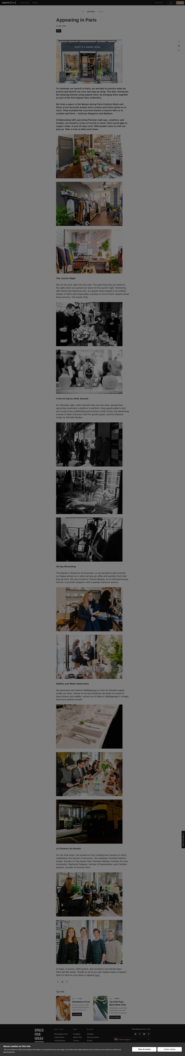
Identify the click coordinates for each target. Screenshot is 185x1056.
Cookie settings (169, 1049)
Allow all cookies (144, 1049)
